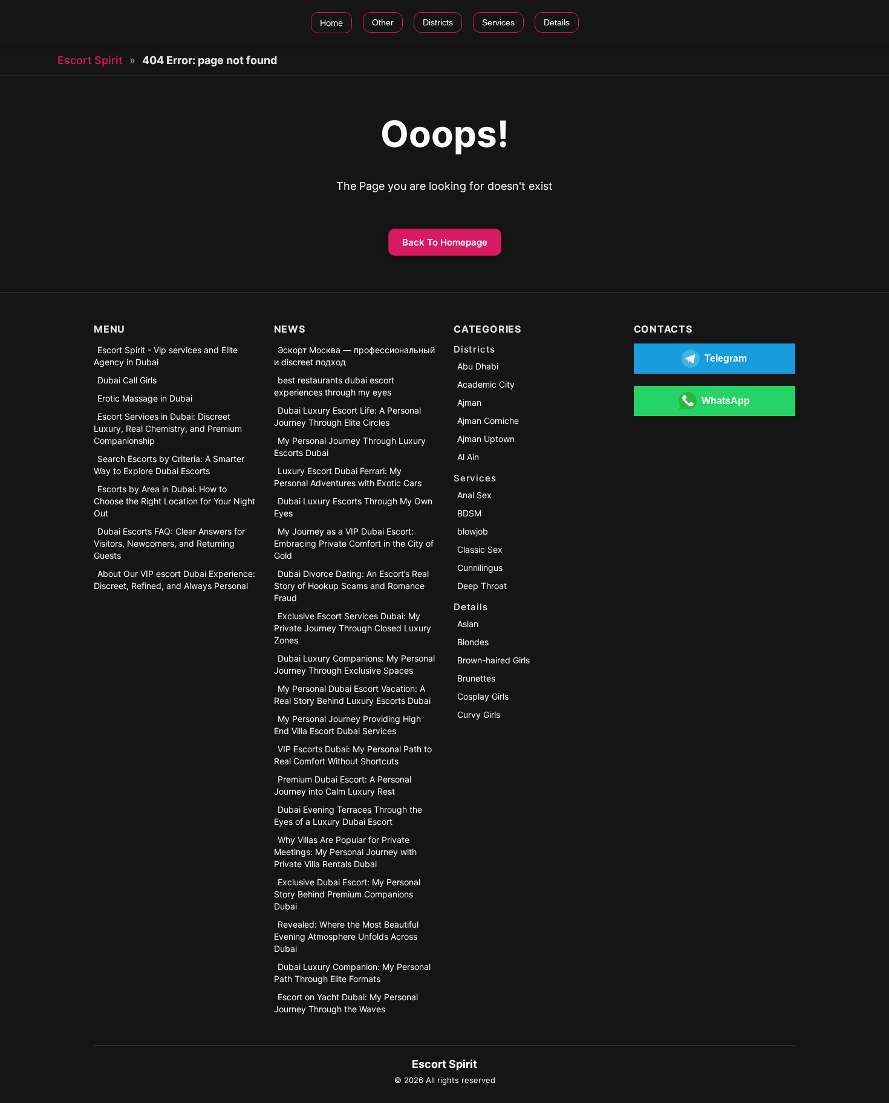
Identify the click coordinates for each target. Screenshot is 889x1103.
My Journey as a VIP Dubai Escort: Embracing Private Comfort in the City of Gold (354, 543)
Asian (467, 624)
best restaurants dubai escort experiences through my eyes (334, 386)
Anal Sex (474, 495)
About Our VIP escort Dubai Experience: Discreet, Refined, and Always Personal (174, 579)
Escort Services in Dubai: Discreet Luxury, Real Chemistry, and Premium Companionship (168, 428)
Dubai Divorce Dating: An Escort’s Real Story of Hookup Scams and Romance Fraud (351, 585)
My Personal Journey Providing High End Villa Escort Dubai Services (347, 725)
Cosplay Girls (483, 696)
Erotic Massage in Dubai (144, 398)
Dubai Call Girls (127, 380)
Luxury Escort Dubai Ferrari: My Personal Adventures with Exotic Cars (348, 477)
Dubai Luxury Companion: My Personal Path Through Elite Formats (352, 972)
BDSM (469, 513)
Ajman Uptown (486, 439)
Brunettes (476, 678)
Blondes (473, 642)
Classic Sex (480, 549)
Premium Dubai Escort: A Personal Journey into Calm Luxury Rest (342, 785)
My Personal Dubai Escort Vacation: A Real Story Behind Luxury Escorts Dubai (352, 694)
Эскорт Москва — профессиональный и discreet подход (354, 356)
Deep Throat (482, 586)
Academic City (486, 384)
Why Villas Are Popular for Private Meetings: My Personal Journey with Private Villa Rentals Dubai (345, 852)
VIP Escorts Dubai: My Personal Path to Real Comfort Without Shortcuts (353, 755)
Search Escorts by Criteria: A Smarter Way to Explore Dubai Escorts (169, 465)
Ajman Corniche (488, 420)
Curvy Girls (478, 714)
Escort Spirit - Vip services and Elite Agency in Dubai (166, 356)
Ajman (469, 402)
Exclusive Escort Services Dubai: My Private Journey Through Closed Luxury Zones (352, 628)
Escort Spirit (90, 60)
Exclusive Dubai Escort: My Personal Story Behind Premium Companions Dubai (347, 894)
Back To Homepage (444, 242)
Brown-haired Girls (493, 660)
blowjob (472, 531)
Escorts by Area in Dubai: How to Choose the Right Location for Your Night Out (174, 501)
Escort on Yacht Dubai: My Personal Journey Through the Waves (346, 1003)
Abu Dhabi (477, 366)
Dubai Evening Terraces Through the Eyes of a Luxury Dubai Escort (348, 815)
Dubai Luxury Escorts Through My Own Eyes (353, 507)
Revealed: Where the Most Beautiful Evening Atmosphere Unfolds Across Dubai (346, 936)
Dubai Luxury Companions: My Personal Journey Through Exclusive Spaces (354, 664)
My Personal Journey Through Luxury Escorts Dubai (350, 446)
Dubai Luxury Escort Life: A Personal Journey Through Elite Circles (347, 416)
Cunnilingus (480, 567)
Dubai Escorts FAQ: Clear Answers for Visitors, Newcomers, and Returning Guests (169, 543)
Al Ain (468, 457)
